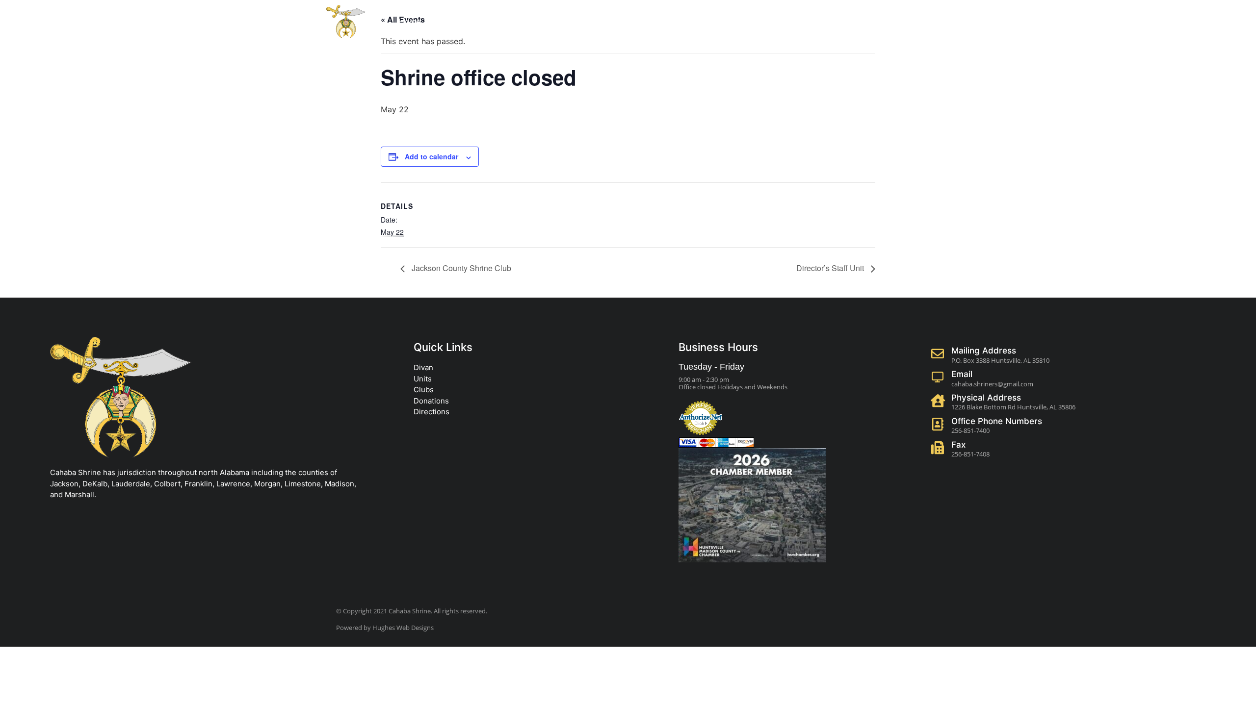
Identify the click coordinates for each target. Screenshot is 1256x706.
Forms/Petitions (584, 21)
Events (645, 21)
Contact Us (899, 21)
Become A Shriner (825, 21)
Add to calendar (431, 156)
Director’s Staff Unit (831, 268)
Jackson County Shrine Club (460, 268)
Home (409, 21)
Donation (509, 21)
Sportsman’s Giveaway (729, 21)
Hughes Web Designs (403, 627)
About (451, 21)
